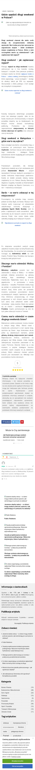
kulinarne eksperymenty (8, 727)
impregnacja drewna (19, 723)
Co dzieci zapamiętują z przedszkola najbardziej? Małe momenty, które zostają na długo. (17, 574)
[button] (14, 443)
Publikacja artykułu (28, 623)
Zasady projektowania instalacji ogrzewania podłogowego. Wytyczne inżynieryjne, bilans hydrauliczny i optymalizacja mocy (17, 538)
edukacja (6, 723)
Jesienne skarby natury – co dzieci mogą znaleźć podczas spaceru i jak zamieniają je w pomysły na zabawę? (17, 506)
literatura (21, 727)
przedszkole (17, 736)
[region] (17, 753)
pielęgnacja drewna (17, 731)
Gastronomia (5, 698)
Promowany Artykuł (7, 703)
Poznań (6, 736)
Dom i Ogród (5, 693)
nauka (5, 731)
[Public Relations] (10, 515)
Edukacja (4, 695)
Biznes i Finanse (6, 687)
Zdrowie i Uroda (6, 712)
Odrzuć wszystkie (17, 766)
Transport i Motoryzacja (8, 709)
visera (12, 440)
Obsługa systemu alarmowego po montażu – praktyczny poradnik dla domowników (16, 555)
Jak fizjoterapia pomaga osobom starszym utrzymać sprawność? (14, 436)
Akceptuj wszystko (17, 761)
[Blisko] (33, 738)
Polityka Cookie (16, 756)
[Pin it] (22, 422)
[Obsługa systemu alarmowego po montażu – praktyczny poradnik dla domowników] (17, 547)
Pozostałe (4, 701)
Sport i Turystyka (8, 11)
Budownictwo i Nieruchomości (10, 690)
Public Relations (10, 519)
